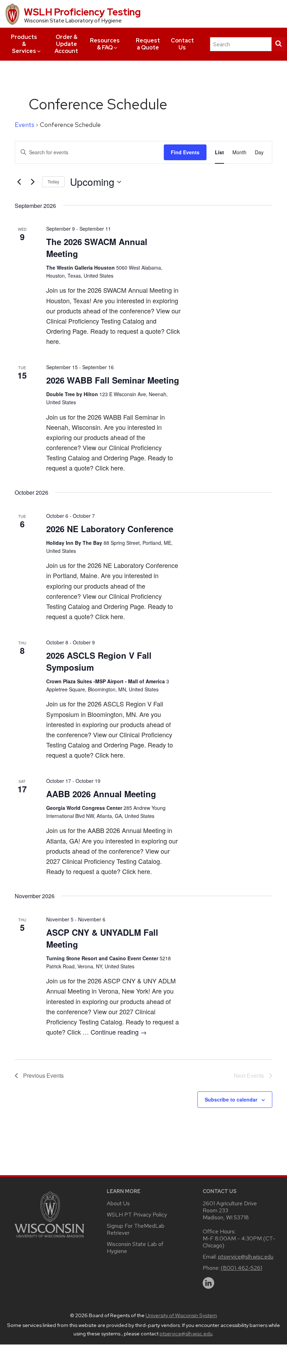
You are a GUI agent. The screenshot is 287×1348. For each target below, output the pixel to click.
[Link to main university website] (49, 1238)
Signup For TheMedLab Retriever (135, 1229)
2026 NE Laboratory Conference (109, 529)
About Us (118, 1203)
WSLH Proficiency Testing (82, 12)
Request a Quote (148, 44)
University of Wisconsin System (181, 1315)
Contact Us (182, 44)
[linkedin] (209, 1283)
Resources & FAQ (105, 44)
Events (24, 125)
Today (53, 181)
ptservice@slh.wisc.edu (245, 1256)
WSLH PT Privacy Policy (137, 1214)
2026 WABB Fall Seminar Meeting (112, 380)
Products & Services (24, 44)
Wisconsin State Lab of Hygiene (135, 1247)
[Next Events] (32, 182)
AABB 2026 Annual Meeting (101, 794)
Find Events (185, 152)
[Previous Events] (19, 182)
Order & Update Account (66, 44)
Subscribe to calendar (231, 1099)
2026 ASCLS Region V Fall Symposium (99, 661)
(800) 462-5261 (241, 1268)
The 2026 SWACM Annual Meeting (96, 247)
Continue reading (119, 1031)
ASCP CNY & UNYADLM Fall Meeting (102, 938)
